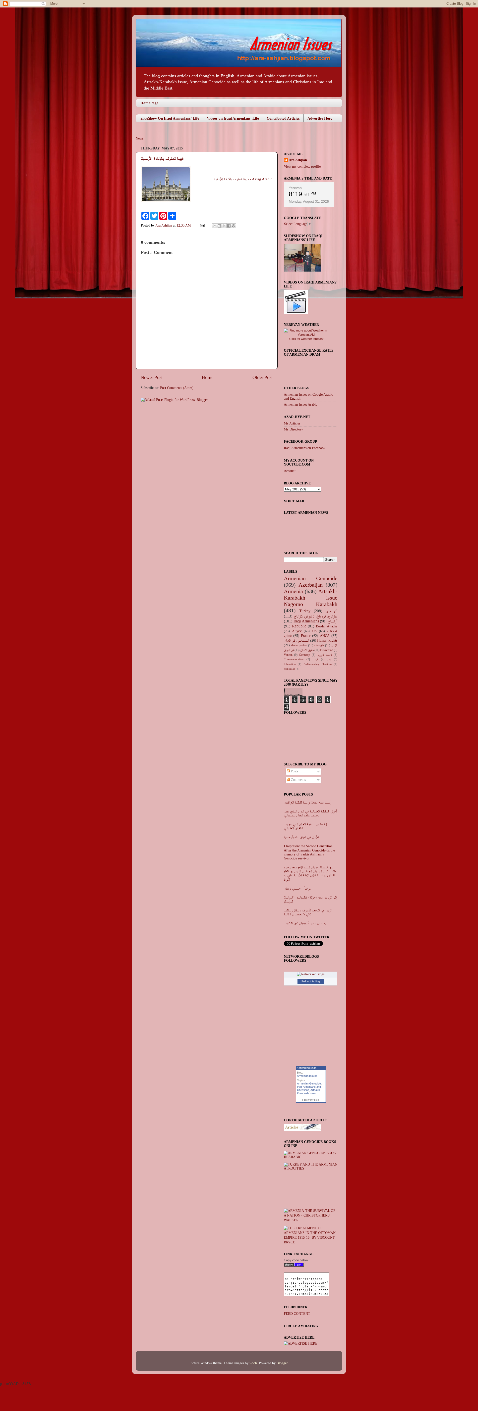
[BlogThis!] (219, 225)
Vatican (288, 655)
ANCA (325, 636)
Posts (294, 771)
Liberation (290, 663)
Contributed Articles (283, 118)
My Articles (292, 423)
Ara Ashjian (164, 225)
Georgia (319, 645)
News (139, 138)
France (305, 636)
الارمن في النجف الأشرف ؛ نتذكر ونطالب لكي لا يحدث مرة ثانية (308, 912)
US (314, 631)
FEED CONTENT (297, 1314)
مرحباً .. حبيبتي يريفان (297, 888)
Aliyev (296, 631)
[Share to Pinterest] (233, 225)
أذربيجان (331, 611)
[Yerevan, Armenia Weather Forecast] (306, 334)
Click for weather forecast (306, 339)
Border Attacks (327, 626)
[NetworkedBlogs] (310, 974)
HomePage (149, 103)
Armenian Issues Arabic (300, 404)
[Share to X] (224, 225)
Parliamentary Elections (317, 663)
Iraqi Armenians (306, 621)
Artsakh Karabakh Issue (308, 1091)
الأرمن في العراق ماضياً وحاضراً (301, 837)
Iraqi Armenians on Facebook (304, 448)
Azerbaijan (311, 585)
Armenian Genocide (310, 578)
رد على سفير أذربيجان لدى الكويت (305, 923)
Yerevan (295, 188)
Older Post (262, 377)
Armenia (293, 591)
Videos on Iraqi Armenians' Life (233, 118)
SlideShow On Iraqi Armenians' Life (169, 118)
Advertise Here (319, 118)
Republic (299, 626)
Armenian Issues (307, 1075)
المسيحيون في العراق (296, 640)
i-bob (253, 1363)
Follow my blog (310, 1099)
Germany (304, 655)
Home (207, 377)
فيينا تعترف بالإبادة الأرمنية (162, 158)
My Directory (293, 429)
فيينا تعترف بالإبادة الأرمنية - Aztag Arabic (243, 179)
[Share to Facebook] (228, 225)
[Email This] (214, 225)
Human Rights (327, 640)
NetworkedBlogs (306, 1067)
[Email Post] (202, 225)
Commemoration (293, 659)
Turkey (304, 611)
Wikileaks (289, 668)
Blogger (282, 1363)
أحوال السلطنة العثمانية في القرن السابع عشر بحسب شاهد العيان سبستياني (310, 813)
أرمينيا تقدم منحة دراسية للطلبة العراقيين (307, 802)
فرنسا (315, 659)
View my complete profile (302, 166)
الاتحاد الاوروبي (324, 655)
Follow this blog (310, 981)
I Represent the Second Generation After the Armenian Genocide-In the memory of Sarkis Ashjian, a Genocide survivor (309, 852)
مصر (329, 659)
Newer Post (152, 377)
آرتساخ (332, 621)
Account (290, 471)
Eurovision (326, 650)
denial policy (299, 645)
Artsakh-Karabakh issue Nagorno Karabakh (310, 597)
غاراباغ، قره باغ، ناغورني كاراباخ (315, 616)
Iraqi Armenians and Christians (309, 1088)
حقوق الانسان (307, 650)
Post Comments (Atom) (176, 388)
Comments (298, 780)
